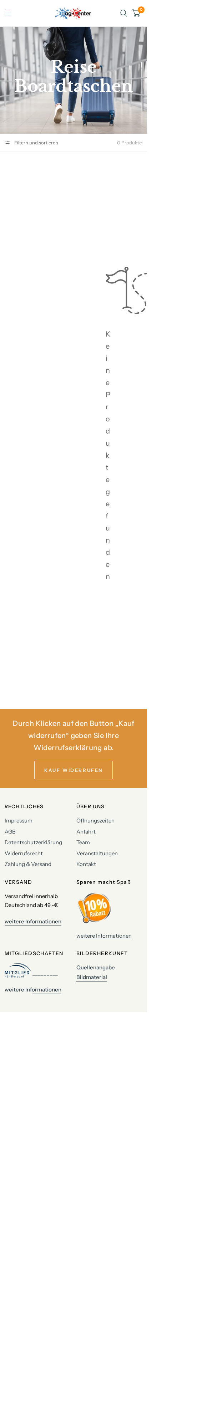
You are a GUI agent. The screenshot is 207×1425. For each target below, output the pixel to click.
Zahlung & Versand (28, 864)
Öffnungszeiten (95, 820)
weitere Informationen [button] (33, 921)
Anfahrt (86, 831)
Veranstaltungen (97, 853)
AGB (10, 831)
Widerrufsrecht (24, 853)
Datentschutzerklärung (33, 842)
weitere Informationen (104, 935)
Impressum (18, 820)
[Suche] (124, 13)
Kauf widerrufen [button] (73, 770)
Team (83, 842)
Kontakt (86, 864)
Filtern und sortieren (35, 142)
